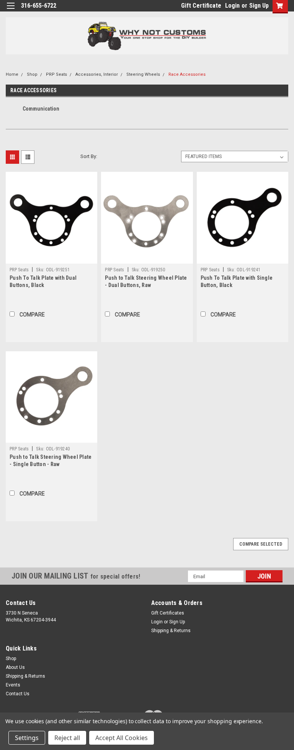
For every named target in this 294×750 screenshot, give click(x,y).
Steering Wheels (143, 74)
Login (232, 5)
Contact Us (17, 693)
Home (12, 74)
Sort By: (88, 156)
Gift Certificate (201, 5)
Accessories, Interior (96, 74)
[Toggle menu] (10, 10)
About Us (15, 667)
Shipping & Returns (171, 630)
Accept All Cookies (121, 738)
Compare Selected (260, 544)
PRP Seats (56, 74)
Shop (32, 74)
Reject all (67, 738)
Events (13, 685)
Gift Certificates (167, 613)
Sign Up (259, 5)
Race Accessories (187, 74)
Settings (27, 738)
